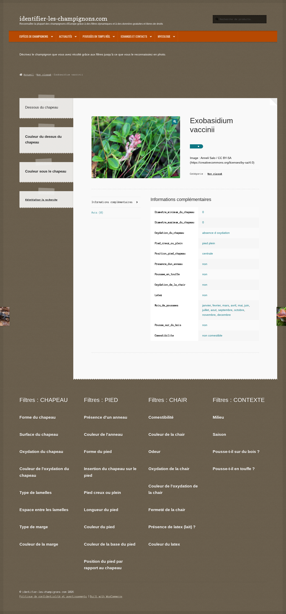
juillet (205, 310)
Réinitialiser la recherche (41, 200)
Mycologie (164, 36)
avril (233, 305)
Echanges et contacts (134, 36)
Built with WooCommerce (106, 596)
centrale (207, 253)
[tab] (116, 202)
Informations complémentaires (112, 202)
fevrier (217, 305)
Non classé (44, 74)
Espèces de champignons (33, 36)
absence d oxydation (216, 232)
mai (240, 305)
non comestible (212, 335)
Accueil (29, 74)
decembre (224, 314)
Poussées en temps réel (96, 36)
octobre (239, 310)
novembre (209, 314)
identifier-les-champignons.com (63, 18)
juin (246, 305)
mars (225, 305)
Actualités (65, 36)
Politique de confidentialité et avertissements (53, 596)
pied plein (208, 243)
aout (213, 310)
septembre (225, 310)
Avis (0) (97, 212)
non (204, 264)
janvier (206, 305)
